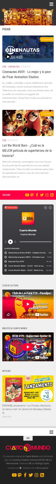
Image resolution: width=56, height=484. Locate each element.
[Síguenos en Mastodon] (32, 195)
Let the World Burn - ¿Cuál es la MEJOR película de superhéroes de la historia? (27, 150)
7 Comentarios (47, 114)
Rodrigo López (42, 463)
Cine (4, 66)
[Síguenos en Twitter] (42, 195)
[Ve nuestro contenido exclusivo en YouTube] (27, 195)
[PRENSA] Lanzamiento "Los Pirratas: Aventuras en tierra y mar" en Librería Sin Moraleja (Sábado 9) (26, 409)
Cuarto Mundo (31, 456)
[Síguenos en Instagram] (47, 195)
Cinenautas (14, 66)
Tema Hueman (42, 468)
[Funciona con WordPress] (20, 468)
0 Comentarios (47, 39)
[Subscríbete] (52, 195)
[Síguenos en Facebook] (37, 195)
